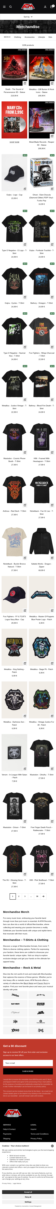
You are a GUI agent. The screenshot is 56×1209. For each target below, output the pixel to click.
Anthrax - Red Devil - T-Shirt (14, 511)
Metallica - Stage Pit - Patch (41, 669)
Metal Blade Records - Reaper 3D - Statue (41, 143)
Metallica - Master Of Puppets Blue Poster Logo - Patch (41, 617)
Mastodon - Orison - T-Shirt (14, 827)
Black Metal (28, 983)
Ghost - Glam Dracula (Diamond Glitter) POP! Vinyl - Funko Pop (41, 198)
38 (37, 896)
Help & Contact (9, 1129)
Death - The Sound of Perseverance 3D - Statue (14, 90)
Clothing (17, 37)
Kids (50, 37)
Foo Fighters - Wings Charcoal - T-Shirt (41, 354)
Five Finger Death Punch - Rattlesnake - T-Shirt (41, 828)
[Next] (43, 896)
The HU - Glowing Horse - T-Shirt (14, 881)
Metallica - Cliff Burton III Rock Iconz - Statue (41, 90)
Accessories (30, 37)
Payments (7, 1134)
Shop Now (14, 142)
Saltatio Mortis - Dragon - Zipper (41, 565)
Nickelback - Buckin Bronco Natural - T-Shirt (14, 565)
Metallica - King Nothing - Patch (14, 670)
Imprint (33, 1129)
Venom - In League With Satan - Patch (14, 776)
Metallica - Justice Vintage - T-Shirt (14, 407)
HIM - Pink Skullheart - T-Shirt (41, 880)
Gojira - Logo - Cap (14, 195)
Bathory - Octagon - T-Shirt (41, 303)
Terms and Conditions (40, 1134)
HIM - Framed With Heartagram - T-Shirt (41, 459)
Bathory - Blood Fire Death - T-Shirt (41, 407)
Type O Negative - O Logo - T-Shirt (14, 251)
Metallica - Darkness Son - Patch (14, 723)
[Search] (10, 7)
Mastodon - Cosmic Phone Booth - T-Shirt (14, 459)
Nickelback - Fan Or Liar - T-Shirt (41, 512)
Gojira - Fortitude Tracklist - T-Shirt (41, 251)
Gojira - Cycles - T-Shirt (14, 303)
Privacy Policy (36, 1139)
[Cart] (51, 7)
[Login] (45, 7)
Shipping (6, 1139)
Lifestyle (41, 37)
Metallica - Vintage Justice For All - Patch (41, 723)
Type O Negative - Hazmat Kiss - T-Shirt (14, 354)
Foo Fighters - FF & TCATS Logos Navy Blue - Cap (14, 617)
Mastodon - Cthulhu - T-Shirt (41, 775)
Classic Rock (42, 983)
